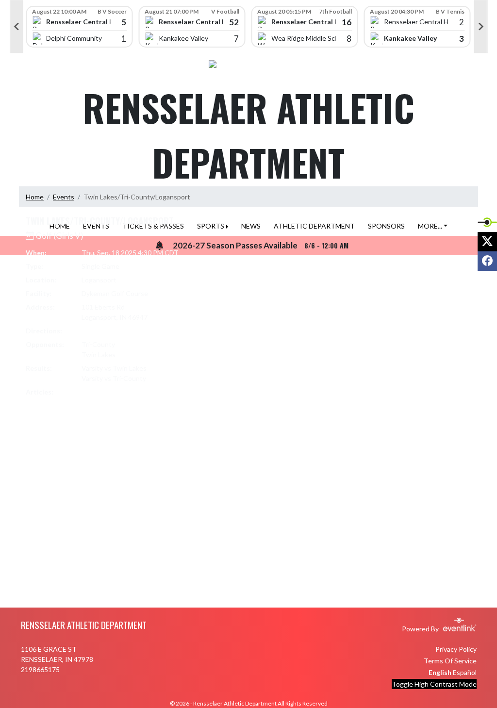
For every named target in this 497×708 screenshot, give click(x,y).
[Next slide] (481, 26)
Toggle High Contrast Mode (434, 684)
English (440, 672)
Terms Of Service (450, 661)
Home (35, 197)
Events (63, 197)
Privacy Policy (456, 649)
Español (465, 672)
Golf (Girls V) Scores (117, 392)
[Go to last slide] (16, 26)
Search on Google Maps (118, 331)
